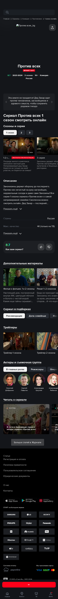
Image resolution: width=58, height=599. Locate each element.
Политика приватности (14, 465)
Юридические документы (16, 476)
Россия (29, 78)
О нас (6, 485)
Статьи (6, 456)
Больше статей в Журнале (27, 442)
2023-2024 (17, 75)
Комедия (44, 75)
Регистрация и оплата (14, 459)
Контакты (8, 490)
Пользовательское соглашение (19, 470)
